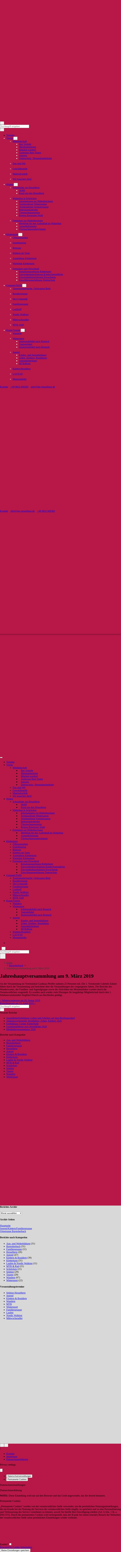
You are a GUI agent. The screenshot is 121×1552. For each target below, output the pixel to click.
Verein (9, 138)
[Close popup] (1, 1470)
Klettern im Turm (21, 253)
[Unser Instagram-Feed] (6, 1445)
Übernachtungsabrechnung (32, 229)
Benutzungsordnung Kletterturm (35, 271)
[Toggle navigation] (2, 123)
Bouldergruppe (20, 293)
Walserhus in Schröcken (25, 198)
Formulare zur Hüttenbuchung (28, 220)
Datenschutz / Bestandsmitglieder (35, 158)
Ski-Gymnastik (20, 299)
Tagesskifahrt (25, 344)
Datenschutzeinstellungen (19, 1476)
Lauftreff (17, 309)
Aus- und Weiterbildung (18, 1040)
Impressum (11, 1456)
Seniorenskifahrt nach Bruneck (34, 347)
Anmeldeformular (28, 226)
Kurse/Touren (13, 330)
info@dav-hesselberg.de (42, 386)
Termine (10, 135)
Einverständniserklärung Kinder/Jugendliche (41, 274)
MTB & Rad (12, 1062)
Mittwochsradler (21, 319)
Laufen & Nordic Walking (19, 1060)
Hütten (9, 184)
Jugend (16, 352)
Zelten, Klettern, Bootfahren (33, 358)
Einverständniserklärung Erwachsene (37, 277)
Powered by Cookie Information (16, 1547)
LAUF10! (18, 374)
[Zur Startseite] (60, 120)
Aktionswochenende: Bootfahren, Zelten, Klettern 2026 (34, 1021)
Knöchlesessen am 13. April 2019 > (18, 1003)
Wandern (17, 333)
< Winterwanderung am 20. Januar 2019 (20, 1000)
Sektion (10, 1068)
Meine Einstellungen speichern (15, 1550)
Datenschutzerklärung (17, 1459)
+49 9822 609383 (19, 386)
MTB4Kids (24, 363)
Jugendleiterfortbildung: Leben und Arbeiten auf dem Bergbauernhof (40, 1018)
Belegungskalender (28, 209)
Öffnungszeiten (20, 237)
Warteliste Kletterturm (23, 263)
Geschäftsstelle (20, 168)
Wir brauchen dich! (22, 179)
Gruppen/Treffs (14, 285)
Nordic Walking (21, 314)
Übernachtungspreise (29, 212)
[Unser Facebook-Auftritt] (2, 1445)
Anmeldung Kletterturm (24, 258)
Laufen (9, 1312)
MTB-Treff (18, 324)
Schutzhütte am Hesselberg (26, 187)
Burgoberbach (16, 965)
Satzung (23, 155)
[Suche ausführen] (3, 956)
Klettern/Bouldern (22, 368)
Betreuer (17, 248)
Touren (9, 1071)
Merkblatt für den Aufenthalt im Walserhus (40, 223)
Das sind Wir (19, 163)
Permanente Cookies (17, 1479)
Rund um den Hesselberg (31, 193)
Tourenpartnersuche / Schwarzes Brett (31, 288)
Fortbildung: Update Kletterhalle (22, 1023)
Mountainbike (19, 379)
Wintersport (18, 338)
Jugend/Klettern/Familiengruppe (16, 1228)
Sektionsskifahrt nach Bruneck (34, 341)
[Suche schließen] (4, 948)
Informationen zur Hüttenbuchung (36, 201)
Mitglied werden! (27, 149)
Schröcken (11, 1065)
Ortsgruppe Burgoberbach (13, 1231)
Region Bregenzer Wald (31, 215)
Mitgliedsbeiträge (27, 147)
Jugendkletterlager (28, 360)
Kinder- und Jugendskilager (32, 355)
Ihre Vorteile (25, 144)
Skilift (22, 190)
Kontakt (4, 386)
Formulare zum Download (26, 268)
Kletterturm (12, 234)
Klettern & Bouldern (16, 1054)
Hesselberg (11, 1048)
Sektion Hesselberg (16, 1292)
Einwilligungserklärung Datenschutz (37, 280)
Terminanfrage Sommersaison (34, 207)
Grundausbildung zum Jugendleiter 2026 (26, 1026)
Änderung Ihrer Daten (30, 152)
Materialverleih (20, 174)
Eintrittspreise (19, 242)
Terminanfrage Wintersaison (33, 204)
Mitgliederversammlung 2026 (21, 1029)
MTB (9, 1304)
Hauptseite (5, 1225)
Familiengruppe (20, 304)
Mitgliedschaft (20, 141)
